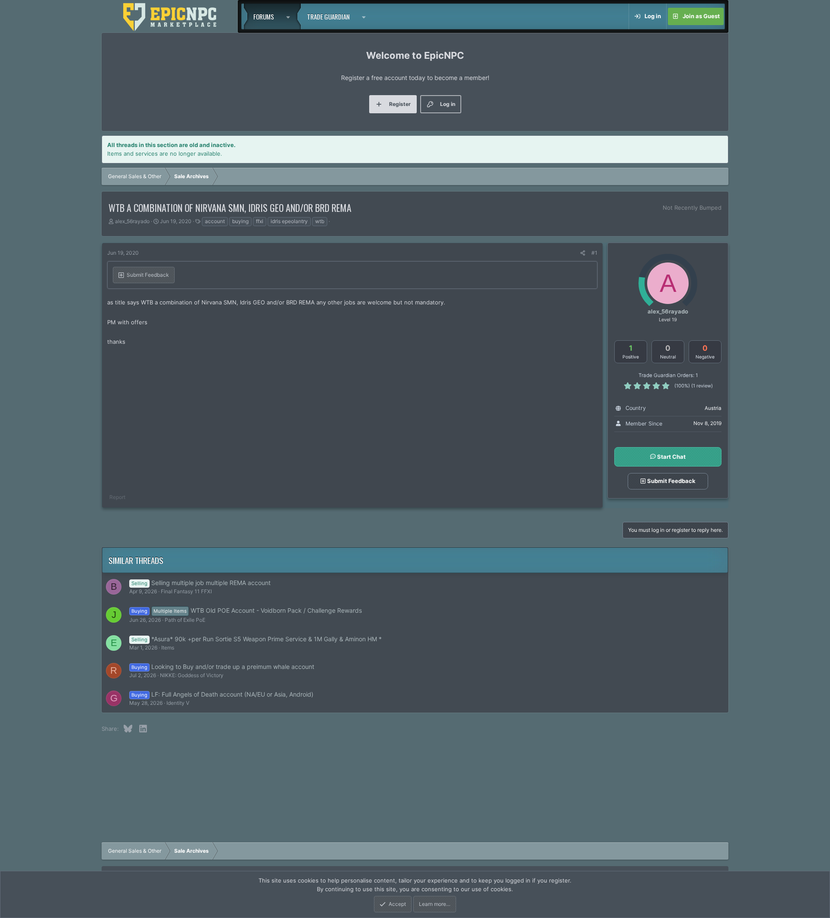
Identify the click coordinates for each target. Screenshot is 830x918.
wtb (319, 221)
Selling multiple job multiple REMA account (211, 582)
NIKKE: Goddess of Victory (191, 675)
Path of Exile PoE (185, 620)
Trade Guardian (328, 16)
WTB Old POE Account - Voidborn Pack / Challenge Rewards (276, 610)
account (215, 221)
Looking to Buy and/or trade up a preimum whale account (232, 666)
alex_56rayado (132, 221)
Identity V (177, 703)
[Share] (582, 253)
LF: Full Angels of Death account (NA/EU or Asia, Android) (232, 694)
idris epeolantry (289, 221)
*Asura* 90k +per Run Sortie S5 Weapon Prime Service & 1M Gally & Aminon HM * (266, 639)
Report (117, 497)
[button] (290, 16)
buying (240, 221)
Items (167, 647)
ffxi (259, 221)
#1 (594, 252)
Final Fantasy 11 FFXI (186, 591)
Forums (263, 16)
